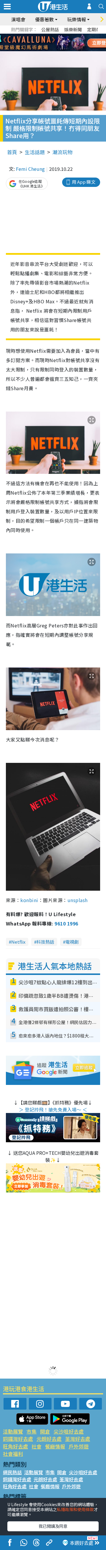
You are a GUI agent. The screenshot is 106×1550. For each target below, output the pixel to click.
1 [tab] (40, 36)
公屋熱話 (50, 29)
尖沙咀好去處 (69, 1431)
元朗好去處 (49, 1438)
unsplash (77, 900)
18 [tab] (69, 50)
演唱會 (18, 19)
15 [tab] (51, 50)
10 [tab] (57, 43)
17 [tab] (63, 50)
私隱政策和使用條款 (75, 1509)
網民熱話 (12, 1472)
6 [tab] (69, 36)
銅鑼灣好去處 (18, 1438)
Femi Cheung (30, 168)
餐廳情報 (55, 1446)
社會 (37, 1446)
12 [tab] (69, 43)
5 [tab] (63, 36)
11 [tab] (63, 43)
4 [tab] (57, 36)
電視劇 (72, 942)
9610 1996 (66, 923)
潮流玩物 (62, 152)
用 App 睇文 (83, 182)
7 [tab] (40, 43)
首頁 (12, 152)
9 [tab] (51, 43)
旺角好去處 (15, 1446)
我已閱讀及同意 (53, 1526)
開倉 (45, 1431)
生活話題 (35, 152)
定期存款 (96, 29)
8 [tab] (46, 43)
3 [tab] (51, 36)
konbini (29, 900)
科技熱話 (45, 942)
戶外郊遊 (79, 1446)
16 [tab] (57, 50)
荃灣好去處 (77, 1438)
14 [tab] (46, 50)
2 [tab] (46, 36)
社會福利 (13, 1453)
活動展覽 (13, 1431)
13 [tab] (40, 50)
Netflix (18, 942)
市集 (31, 1431)
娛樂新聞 (73, 29)
